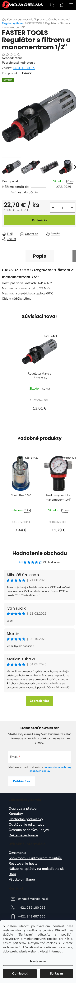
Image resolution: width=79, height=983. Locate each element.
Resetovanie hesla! (23, 864)
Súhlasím (56, 973)
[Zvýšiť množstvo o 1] (72, 207)
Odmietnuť (19, 973)
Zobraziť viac (39, 701)
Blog (12, 874)
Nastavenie (38, 961)
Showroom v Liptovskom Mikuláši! (35, 858)
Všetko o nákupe (22, 880)
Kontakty (16, 814)
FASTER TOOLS (24, 68)
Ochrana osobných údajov (29, 830)
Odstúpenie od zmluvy (26, 825)
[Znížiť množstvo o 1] (53, 207)
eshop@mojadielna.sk (33, 899)
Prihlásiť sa (21, 781)
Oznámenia (17, 853)
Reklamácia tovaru (23, 835)
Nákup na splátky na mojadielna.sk (36, 869)
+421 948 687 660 (31, 916)
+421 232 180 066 (31, 908)
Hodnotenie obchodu (39, 553)
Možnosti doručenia (24, 192)
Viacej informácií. (51, 951)
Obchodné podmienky (26, 819)
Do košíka (39, 220)
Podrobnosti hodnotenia (18, 63)
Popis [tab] (39, 256)
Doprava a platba (23, 809)
